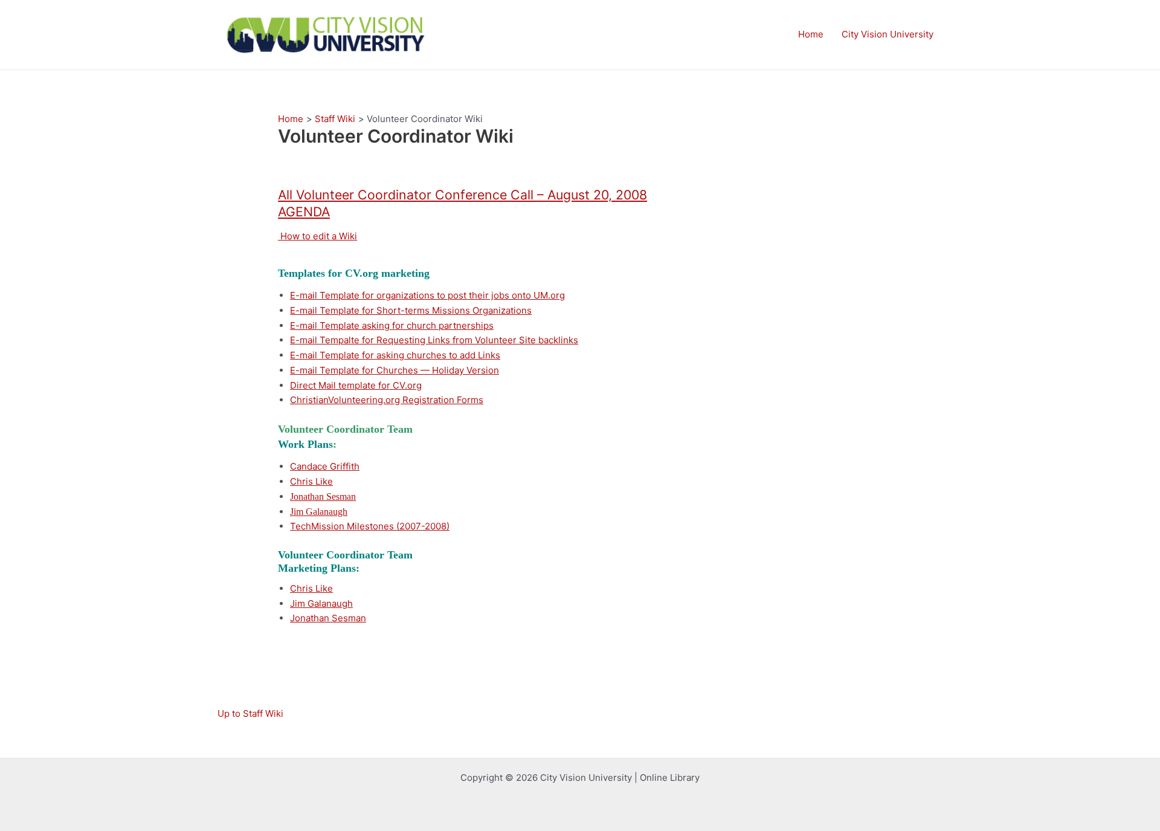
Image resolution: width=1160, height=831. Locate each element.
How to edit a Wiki (317, 236)
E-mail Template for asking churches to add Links (395, 355)
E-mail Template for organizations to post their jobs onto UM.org (427, 295)
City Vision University (887, 34)
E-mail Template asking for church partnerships (392, 325)
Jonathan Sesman (328, 618)
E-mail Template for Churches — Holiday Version (394, 370)
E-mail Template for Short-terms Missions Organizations (411, 310)
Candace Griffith (324, 466)
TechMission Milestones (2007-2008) (370, 526)
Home (810, 34)
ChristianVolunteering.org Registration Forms (386, 400)
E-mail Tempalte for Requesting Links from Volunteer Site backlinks (434, 340)
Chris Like (311, 481)
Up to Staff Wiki (250, 713)
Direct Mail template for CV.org (356, 385)
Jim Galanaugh (321, 603)
